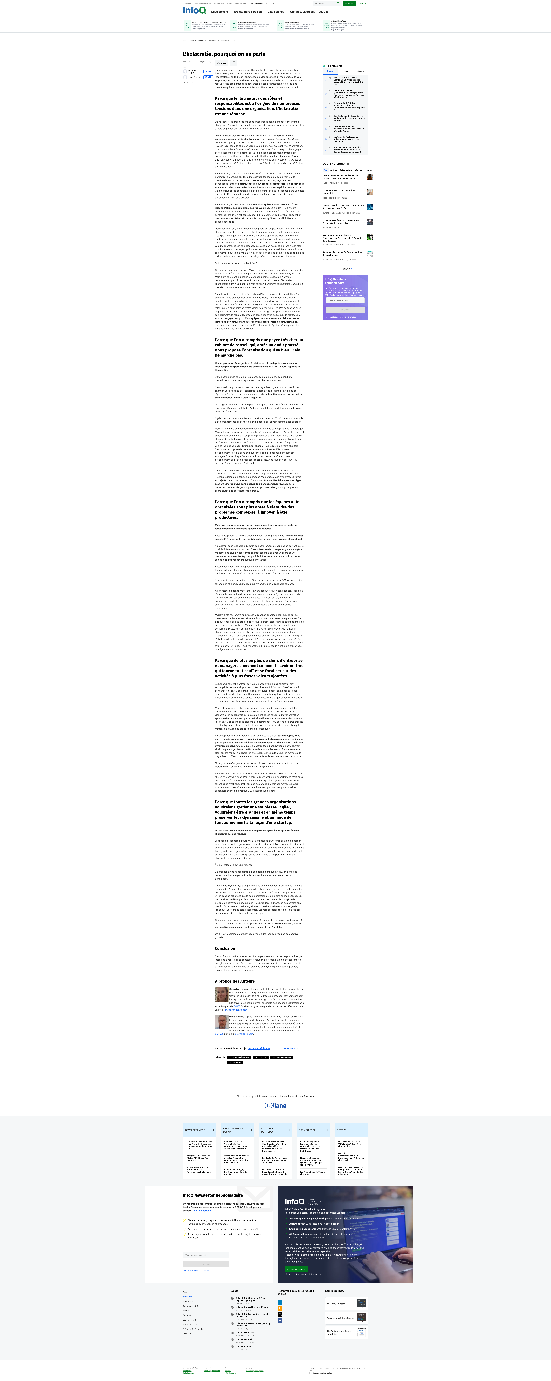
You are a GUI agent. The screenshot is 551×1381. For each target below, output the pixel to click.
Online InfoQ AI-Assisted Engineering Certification (253, 1324)
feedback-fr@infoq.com (188, 1372)
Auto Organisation (282, 1057)
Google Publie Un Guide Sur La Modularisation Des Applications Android (349, 118)
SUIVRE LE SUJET (292, 1048)
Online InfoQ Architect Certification (252, 1307)
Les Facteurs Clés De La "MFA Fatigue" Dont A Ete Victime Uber (349, 1144)
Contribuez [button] (270, 3)
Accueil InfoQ (188, 40)
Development (219, 11)
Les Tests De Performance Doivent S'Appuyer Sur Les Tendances (346, 139)
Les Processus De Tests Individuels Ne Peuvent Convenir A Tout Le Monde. (349, 128)
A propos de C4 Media (193, 1329)
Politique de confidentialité (320, 1373)
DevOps (323, 11)
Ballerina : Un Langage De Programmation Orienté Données (236, 1172)
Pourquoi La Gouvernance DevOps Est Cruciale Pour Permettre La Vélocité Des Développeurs (350, 1171)
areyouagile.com (244, 1033)
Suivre (208, 71)
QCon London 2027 (245, 1346)
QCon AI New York (244, 1339)
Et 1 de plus (188, 82)
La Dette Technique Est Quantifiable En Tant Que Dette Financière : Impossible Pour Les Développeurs (349, 94)
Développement (195, 1130)
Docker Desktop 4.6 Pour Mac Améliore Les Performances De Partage (198, 1169)
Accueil (186, 1292)
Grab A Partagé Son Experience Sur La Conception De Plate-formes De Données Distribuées (310, 1146)
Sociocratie (235, 1062)
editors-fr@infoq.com (230, 1372)
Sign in (363, 3)
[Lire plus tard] (233, 63)
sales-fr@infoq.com (212, 1371)
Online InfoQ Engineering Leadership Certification (253, 1315)
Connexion (188, 1301)
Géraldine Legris (192, 71)
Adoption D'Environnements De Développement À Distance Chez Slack (351, 1157)
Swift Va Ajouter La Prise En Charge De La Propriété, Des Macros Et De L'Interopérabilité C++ (348, 81)
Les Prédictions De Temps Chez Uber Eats (312, 1173)
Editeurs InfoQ (189, 1320)
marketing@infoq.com (254, 1371)
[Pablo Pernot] (185, 77)
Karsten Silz (328, 213)
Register (349, 3)
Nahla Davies (329, 228)
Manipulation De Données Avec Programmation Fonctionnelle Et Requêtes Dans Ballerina (343, 238)
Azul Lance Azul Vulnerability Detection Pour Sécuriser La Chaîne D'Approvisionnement (347, 149)
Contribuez (188, 1315)
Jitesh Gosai (328, 198)
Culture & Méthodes (302, 11)
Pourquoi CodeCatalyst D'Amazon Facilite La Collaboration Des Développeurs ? (349, 106)
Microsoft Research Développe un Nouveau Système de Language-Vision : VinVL (311, 1161)
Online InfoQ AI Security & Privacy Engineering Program (251, 1299)
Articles (201, 40)
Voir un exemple (357, 295)
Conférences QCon (191, 1306)
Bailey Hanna (329, 183)
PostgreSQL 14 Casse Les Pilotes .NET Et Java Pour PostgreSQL (198, 1158)
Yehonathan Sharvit (332, 245)
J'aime (223, 63)
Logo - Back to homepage (195, 10)
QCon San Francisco (245, 1333)
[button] (345, 310)
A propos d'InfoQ (190, 1324)
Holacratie (261, 1057)
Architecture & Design (248, 11)
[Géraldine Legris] (185, 71)
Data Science (276, 11)
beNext (219, 1033)
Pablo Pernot (194, 77)
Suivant (346, 269)
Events (186, 1310)
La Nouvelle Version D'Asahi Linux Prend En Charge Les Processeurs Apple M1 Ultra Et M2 (199, 1145)
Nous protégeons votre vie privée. (340, 317)
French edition (256, 3)
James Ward (341, 213)
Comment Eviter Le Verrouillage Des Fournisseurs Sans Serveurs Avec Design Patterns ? (237, 1145)
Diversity (187, 1333)
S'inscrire (187, 1296)
